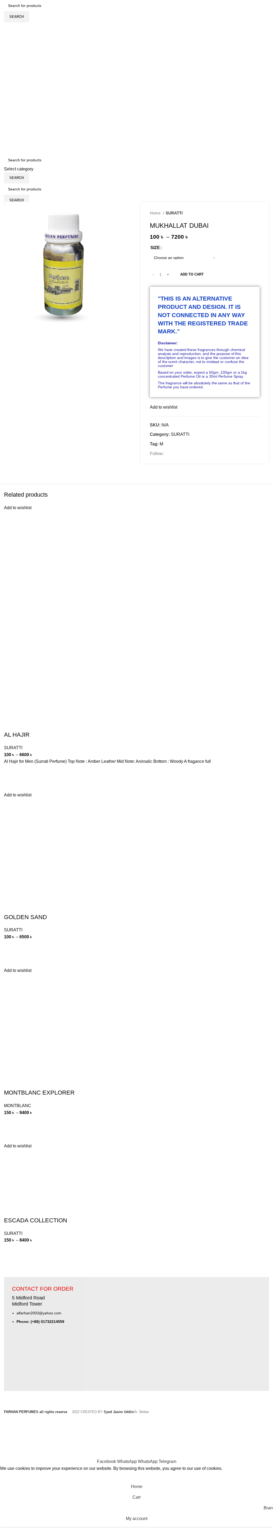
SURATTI (174, 213)
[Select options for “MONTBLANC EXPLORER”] (10, 1122)
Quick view (10, 785)
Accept (10, 1476)
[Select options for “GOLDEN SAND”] (10, 947)
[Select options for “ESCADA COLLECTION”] (10, 1250)
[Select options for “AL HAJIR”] (10, 771)
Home (156, 213)
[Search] (136, 83)
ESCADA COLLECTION (35, 1220)
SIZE (155, 247)
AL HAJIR (17, 734)
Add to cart (192, 274)
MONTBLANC (17, 1105)
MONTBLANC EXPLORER (39, 1092)
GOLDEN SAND (25, 917)
